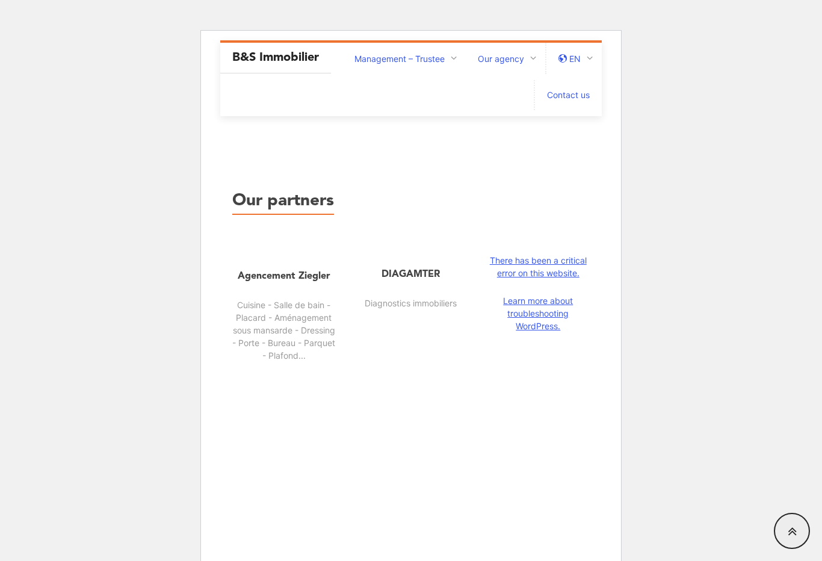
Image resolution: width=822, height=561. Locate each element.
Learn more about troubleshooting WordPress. (538, 313)
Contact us (568, 95)
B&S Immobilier (275, 58)
